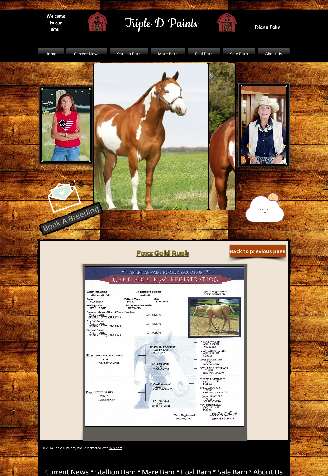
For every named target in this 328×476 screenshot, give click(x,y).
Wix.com (115, 447)
